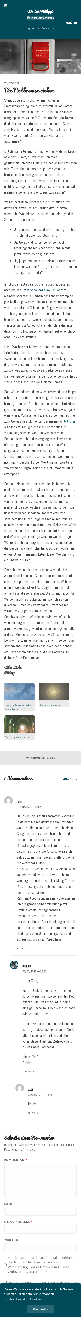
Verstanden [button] (40, 1309)
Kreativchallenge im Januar (41, 290)
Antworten (70, 779)
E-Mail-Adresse (18, 1222)
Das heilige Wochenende (18, 737)
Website (11, 1239)
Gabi (19, 802)
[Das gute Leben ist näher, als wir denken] (19, 691)
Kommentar (15, 1159)
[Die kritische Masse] (54, 691)
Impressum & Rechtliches (40, 28)
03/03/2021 (34, 971)
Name (10, 1204)
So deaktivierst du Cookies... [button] (24, 1299)
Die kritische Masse (49, 705)
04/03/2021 (40, 1095)
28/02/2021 (11, 83)
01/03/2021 (29, 807)
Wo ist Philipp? (40, 11)
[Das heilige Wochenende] (19, 724)
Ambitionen (68, 421)
